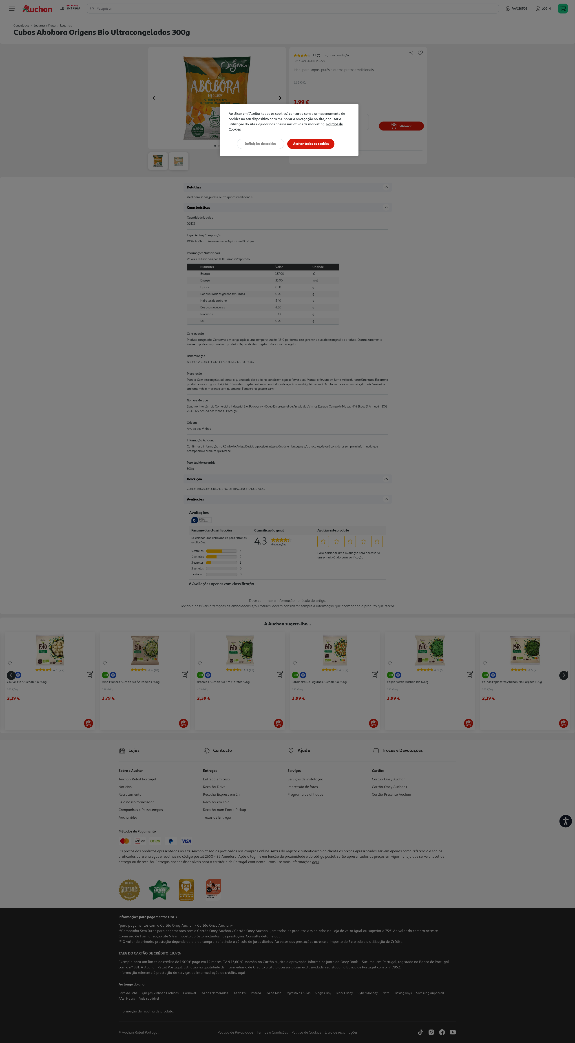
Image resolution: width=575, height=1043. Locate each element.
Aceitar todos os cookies (311, 144)
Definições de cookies (260, 144)
